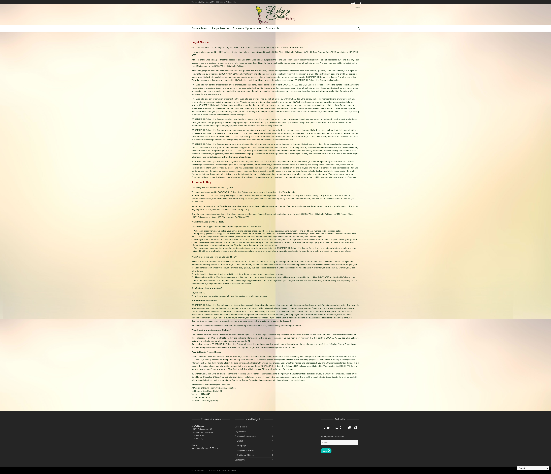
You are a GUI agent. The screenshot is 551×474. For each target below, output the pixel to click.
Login (357, 8)
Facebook (355, 2)
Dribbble (359, 2)
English (240, 441)
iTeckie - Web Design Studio (226, 470)
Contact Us (240, 460)
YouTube (348, 426)
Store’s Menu (241, 427)
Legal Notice (240, 431)
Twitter (351, 2)
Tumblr (354, 426)
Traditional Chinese (245, 455)
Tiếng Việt (241, 445)
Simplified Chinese (245, 450)
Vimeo (342, 426)
